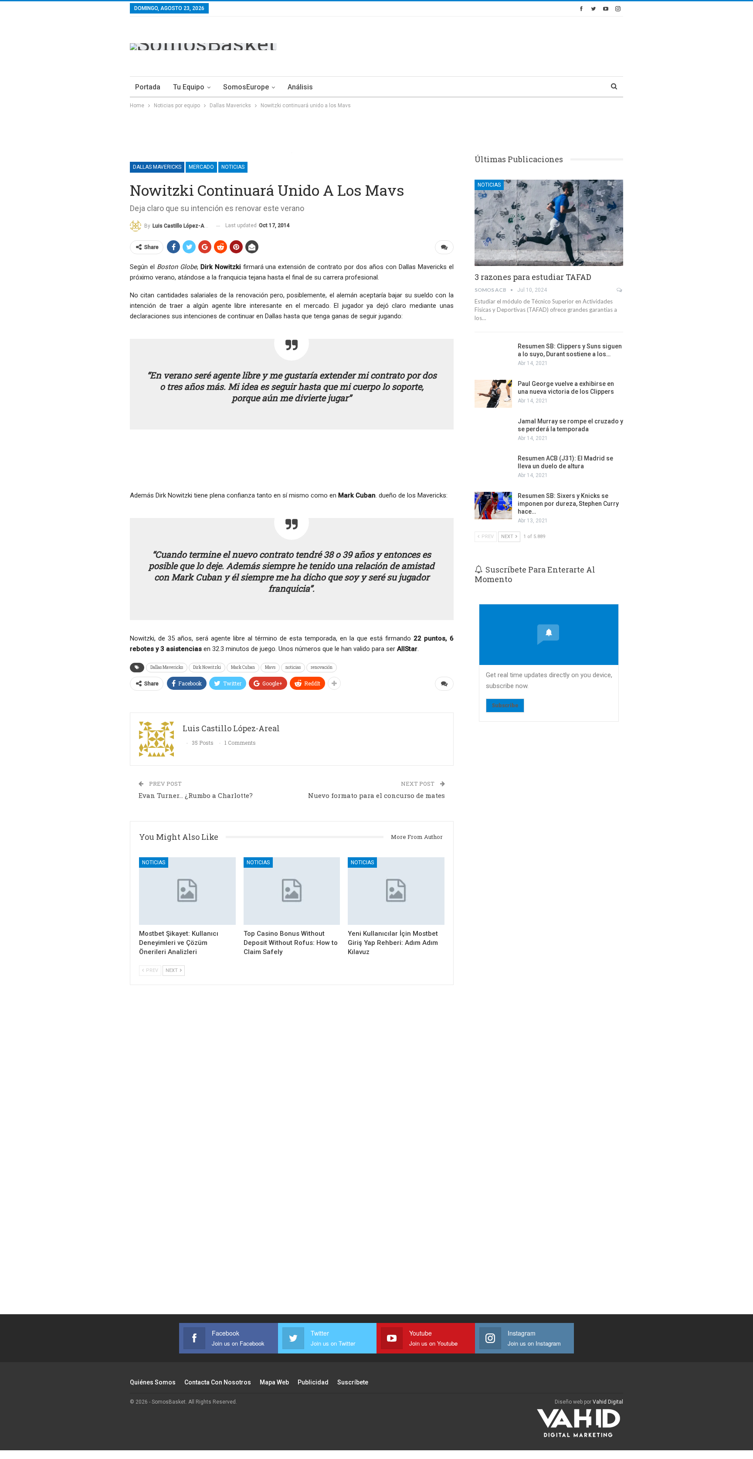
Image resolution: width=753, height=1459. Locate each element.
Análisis (300, 87)
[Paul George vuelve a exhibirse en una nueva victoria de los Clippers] (493, 394)
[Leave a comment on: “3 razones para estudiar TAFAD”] (620, 290)
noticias (293, 667)
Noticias (232, 167)
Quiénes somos (153, 1382)
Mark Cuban (243, 667)
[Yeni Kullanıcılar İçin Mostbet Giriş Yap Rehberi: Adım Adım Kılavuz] (396, 891)
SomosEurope (246, 87)
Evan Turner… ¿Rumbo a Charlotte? (196, 795)
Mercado (201, 167)
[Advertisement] (464, 45)
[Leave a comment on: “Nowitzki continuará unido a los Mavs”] (444, 247)
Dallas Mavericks (157, 167)
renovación (321, 667)
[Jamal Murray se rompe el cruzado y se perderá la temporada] (493, 431)
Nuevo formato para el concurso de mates (376, 795)
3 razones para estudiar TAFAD (533, 277)
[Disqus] (292, 1161)
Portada (147, 87)
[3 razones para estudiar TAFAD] (549, 223)
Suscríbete (352, 1382)
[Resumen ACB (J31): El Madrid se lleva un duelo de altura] (493, 468)
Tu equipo (188, 87)
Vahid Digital (608, 1402)
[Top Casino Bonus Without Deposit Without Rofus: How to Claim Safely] (292, 891)
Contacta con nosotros (217, 1382)
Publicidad (313, 1382)
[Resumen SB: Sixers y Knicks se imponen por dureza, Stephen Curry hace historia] (493, 506)
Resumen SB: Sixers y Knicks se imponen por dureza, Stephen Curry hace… (568, 503)
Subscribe (505, 705)
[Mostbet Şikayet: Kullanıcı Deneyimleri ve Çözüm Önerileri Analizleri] (187, 891)
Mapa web (274, 1382)
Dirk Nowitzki (207, 667)
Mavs (270, 667)
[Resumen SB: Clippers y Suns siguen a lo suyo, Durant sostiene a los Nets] (493, 356)
